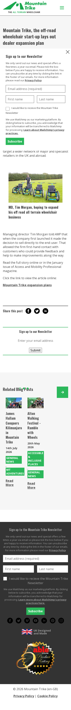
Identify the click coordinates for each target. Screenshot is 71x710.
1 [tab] (20, 388)
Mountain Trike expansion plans (27, 285)
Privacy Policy (33, 80)
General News (12, 460)
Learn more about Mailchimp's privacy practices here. (42, 601)
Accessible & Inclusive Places (35, 458)
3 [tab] (28, 388)
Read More (10, 483)
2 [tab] (24, 388)
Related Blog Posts (18, 389)
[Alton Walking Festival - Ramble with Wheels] (35, 403)
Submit (35, 350)
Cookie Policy (47, 696)
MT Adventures (15, 471)
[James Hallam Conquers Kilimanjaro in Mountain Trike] (14, 403)
